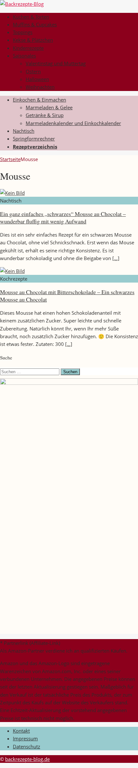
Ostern (33, 71)
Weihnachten (40, 87)
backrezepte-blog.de (27, 759)
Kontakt (21, 730)
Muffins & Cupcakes (35, 24)
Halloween (37, 79)
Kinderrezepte (28, 48)
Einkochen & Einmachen (39, 99)
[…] (115, 258)
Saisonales (24, 55)
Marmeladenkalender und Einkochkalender (73, 123)
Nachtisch (23, 131)
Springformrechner (34, 138)
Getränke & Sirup (45, 115)
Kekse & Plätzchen (33, 40)
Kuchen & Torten (31, 17)
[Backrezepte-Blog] (22, 4)
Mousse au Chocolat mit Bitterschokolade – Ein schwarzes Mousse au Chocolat (67, 295)
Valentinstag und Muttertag (56, 63)
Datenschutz (26, 746)
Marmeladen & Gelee (49, 107)
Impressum (25, 738)
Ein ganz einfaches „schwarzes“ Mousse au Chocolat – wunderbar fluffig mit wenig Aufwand (63, 217)
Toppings (22, 32)
